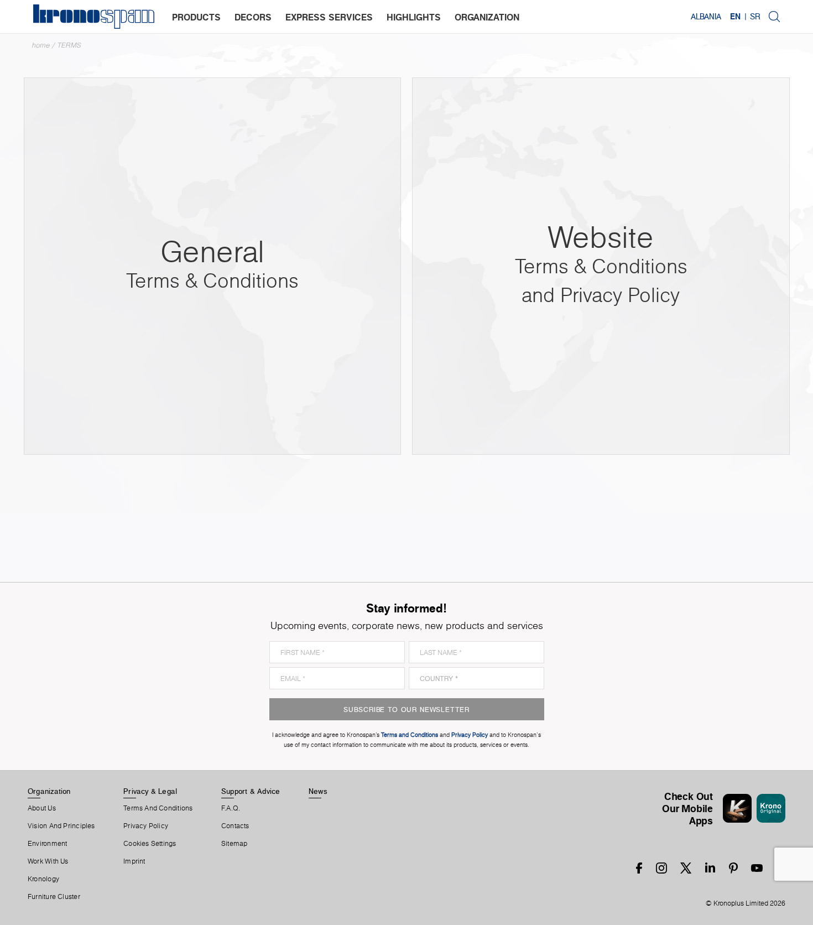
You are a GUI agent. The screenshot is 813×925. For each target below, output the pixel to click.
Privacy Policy (145, 826)
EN (735, 16)
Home (41, 45)
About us (42, 808)
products (196, 17)
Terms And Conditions (157, 808)
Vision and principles (61, 826)
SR (755, 16)
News (318, 791)
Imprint (134, 861)
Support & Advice (250, 791)
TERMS (69, 45)
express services (329, 17)
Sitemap (234, 843)
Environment (47, 843)
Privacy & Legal (150, 791)
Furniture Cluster (54, 896)
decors (253, 17)
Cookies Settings (149, 843)
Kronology (43, 879)
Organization (49, 791)
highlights (414, 17)
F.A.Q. (230, 808)
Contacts (235, 826)
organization (487, 17)
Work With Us (48, 861)
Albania (706, 16)
